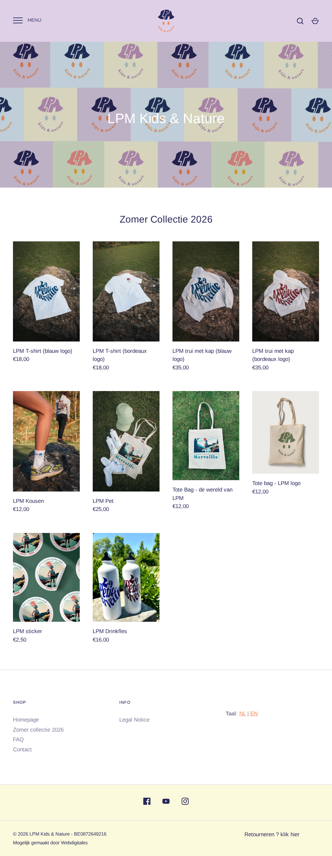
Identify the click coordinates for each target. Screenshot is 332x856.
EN (254, 714)
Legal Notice (134, 720)
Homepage (26, 720)
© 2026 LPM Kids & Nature (41, 834)
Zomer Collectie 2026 (166, 219)
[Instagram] (185, 802)
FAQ (18, 739)
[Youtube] (166, 802)
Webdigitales (74, 842)
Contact (22, 749)
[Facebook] (146, 802)
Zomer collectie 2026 (38, 730)
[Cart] (315, 21)
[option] (166, 115)
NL (242, 714)
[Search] (300, 21)
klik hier (290, 834)
